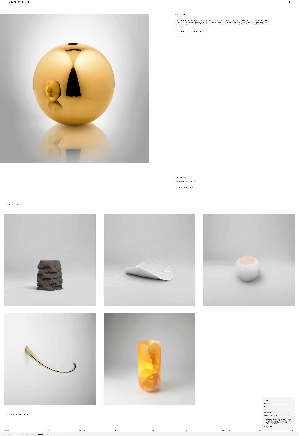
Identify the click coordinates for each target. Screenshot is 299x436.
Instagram (226, 430)
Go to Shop (181, 37)
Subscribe (268, 427)
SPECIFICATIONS (185, 187)
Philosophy (8, 430)
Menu (290, 2)
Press (151, 430)
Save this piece (197, 31)
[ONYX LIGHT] (149, 359)
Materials (46, 430)
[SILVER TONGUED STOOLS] (50, 260)
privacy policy (41, 434)
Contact (82, 430)
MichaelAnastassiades (17, 2)
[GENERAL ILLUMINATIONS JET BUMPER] (249, 260)
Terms (117, 430)
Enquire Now (181, 31)
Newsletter (188, 430)
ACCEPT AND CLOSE (53, 434)
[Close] (292, 400)
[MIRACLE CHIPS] (149, 260)
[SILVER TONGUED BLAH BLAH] (50, 359)
